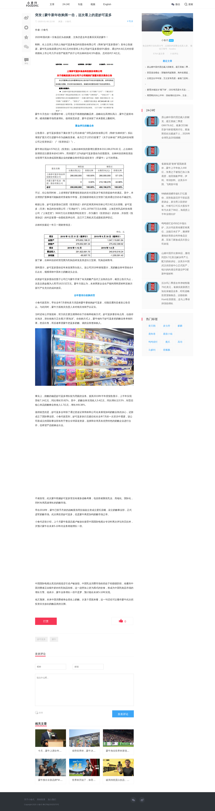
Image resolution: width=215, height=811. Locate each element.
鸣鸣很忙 (153, 342)
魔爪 (167, 342)
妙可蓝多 (41, 639)
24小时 (66, 4)
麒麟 (180, 326)
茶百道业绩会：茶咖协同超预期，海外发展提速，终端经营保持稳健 (168, 72)
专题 (80, 4)
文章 (52, 4)
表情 (40, 713)
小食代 (68, 21)
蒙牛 (54, 639)
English (107, 4)
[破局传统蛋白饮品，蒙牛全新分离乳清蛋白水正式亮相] (118, 767)
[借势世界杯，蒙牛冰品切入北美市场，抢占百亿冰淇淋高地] (84, 738)
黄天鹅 (151, 326)
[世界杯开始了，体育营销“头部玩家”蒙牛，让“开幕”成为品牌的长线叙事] (84, 767)
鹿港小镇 (167, 334)
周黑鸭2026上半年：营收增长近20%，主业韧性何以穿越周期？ (168, 95)
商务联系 (41, 799)
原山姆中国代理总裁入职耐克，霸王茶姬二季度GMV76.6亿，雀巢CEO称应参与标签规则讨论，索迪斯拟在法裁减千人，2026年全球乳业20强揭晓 (168, 67)
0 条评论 (174, 53)
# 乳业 (130, 21)
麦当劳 (166, 326)
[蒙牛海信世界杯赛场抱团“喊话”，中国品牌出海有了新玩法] (118, 738)
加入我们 (52, 799)
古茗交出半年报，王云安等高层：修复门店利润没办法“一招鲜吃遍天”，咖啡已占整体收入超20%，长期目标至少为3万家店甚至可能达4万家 (168, 78)
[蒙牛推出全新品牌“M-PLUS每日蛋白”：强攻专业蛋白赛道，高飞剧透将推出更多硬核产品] (50, 767)
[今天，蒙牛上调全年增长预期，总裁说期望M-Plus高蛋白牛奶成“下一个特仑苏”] (50, 738)
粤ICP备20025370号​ (51, 805)
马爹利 (151, 350)
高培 (180, 342)
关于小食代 (29, 799)
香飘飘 (166, 350)
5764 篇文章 (159, 53)
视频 (93, 4)
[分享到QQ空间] (26, 41)
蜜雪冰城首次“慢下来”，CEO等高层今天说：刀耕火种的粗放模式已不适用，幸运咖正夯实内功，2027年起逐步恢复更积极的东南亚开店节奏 (168, 90)
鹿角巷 (151, 334)
